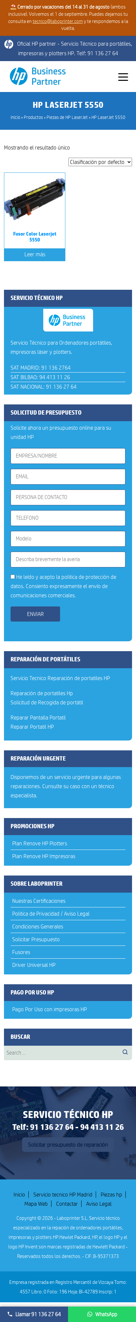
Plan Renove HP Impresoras (43, 856)
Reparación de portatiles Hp (42, 693)
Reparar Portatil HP (32, 726)
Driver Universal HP (33, 965)
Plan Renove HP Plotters (39, 843)
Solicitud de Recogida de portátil (47, 702)
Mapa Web (36, 1203)
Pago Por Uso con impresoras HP (49, 1009)
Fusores (21, 952)
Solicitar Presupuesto (36, 939)
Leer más (34, 254)
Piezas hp (111, 1194)
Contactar (67, 1203)
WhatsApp (106, 1314)
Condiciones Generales (37, 926)
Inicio (19, 1194)
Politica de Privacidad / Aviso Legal (50, 913)
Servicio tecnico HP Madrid (62, 1194)
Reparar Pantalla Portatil (38, 717)
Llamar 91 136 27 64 (38, 1314)
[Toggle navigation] (123, 76)
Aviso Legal (99, 1203)
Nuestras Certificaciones (38, 900)
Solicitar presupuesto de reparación (68, 1144)
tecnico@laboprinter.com (58, 21)
